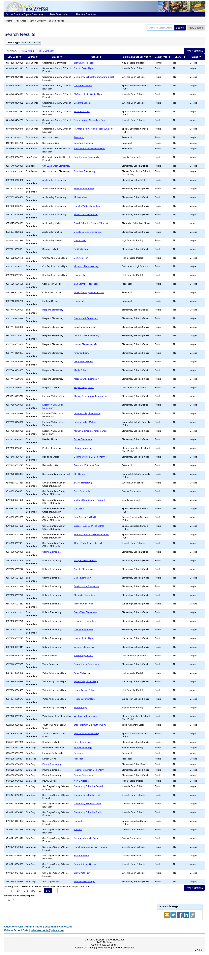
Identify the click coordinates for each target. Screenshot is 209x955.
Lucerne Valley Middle (85, 421)
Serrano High (80, 707)
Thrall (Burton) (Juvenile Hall (88, 542)
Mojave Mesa (80, 197)
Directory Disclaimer (123, 947)
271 (18, 890)
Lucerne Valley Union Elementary (52, 406)
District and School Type (135, 56)
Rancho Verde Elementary (87, 205)
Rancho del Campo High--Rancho (90, 846)
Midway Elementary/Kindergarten (90, 396)
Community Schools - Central (88, 786)
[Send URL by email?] (167, 914)
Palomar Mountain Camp (86, 838)
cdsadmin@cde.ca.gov (58, 926)
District (55, 56)
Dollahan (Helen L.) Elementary (89, 456)
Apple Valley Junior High (86, 681)
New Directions (81, 780)
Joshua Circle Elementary (86, 335)
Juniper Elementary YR (85, 344)
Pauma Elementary (51, 764)
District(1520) (28, 50)
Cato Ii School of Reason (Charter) (91, 223)
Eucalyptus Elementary (85, 326)
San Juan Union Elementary (56, 165)
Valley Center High (83, 747)
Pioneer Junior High (83, 603)
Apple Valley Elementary (54, 179)
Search (180, 27)
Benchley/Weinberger (84, 881)
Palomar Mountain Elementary (89, 769)
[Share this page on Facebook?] (180, 914)
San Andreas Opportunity (86, 156)
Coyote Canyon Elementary (87, 231)
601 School (79, 473)
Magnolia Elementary (84, 594)
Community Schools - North (87, 803)
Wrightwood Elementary (85, 715)
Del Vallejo (79, 508)
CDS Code (13, 56)
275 (48, 890)
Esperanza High (82, 102)
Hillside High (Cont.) (83, 655)
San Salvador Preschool (86, 283)
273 (33, 890)
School (95, 56)
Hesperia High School (84, 690)
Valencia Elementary (84, 646)
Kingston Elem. (81, 352)
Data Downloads (58, 14)
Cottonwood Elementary (86, 318)
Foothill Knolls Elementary (86, 586)
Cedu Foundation (82, 491)
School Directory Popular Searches (24, 14)
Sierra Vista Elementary (85, 612)
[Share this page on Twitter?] (173, 914)
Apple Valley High (82, 672)
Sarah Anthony (81, 855)
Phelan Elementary (83, 447)
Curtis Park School (83, 85)
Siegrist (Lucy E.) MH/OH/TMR (89, 525)
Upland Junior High (83, 638)
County (31, 56)
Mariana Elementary (84, 188)
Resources (20, 20)
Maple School (80, 370)
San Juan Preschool (84, 142)
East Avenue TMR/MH (85, 517)
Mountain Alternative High (86, 266)
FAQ (92, 947)
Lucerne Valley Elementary (87, 413)
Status (195, 56)
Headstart (79, 300)
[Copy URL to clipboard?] (192, 914)
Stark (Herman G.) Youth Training (90, 724)
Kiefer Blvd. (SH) (82, 111)
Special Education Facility (86, 733)
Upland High (80, 240)
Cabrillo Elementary (83, 569)
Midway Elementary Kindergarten (90, 430)
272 (26, 890)
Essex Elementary (83, 439)
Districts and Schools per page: (19, 895)
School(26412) (46, 50)
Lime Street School (83, 361)
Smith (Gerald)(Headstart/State (89, 292)
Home (9, 20)
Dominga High (81, 257)
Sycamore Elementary (85, 620)
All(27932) (12, 50)
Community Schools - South (87, 812)
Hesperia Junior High (84, 698)
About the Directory (85, 14)
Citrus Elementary (82, 577)
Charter (178, 56)
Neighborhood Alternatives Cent (89, 120)
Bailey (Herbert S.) (83, 482)
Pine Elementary (82, 741)
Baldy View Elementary (85, 560)
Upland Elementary (51, 551)
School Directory (37, 20)
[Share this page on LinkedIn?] (186, 914)
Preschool (79, 137)
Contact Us (81, 947)
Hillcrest (78, 829)
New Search (196, 27)
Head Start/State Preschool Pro (89, 148)
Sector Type (161, 56)
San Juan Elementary (84, 171)
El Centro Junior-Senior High (88, 94)
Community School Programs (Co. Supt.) (94, 76)
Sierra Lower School (84, 62)
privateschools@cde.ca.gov (47, 930)
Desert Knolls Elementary (86, 664)
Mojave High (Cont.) (84, 387)
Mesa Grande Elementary (86, 378)
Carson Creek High (83, 68)
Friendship (79, 820)
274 (41, 890)
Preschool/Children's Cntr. (86, 465)
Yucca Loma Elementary (86, 214)
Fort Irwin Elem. (81, 249)
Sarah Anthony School (85, 864)
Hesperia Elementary (52, 309)
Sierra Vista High (82, 872)
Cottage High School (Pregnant (89, 499)
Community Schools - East (87, 794)
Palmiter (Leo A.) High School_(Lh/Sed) (93, 128)
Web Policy (104, 947)
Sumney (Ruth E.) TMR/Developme (91, 534)
